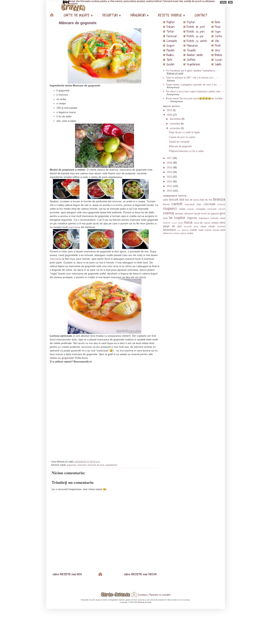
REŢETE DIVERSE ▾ (171, 15)
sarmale (221, 226)
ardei (165, 199)
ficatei (204, 213)
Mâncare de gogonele (77, 23)
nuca (188, 222)
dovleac (179, 213)
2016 (170, 162)
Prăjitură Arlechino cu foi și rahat (186, 151)
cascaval (189, 204)
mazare (214, 218)
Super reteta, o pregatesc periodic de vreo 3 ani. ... (193, 84)
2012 (170, 181)
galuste (215, 213)
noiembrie (175, 123)
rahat (203, 226)
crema (168, 213)
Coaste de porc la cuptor (182, 137)
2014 (170, 172)
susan (216, 230)
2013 (170, 176)
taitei (222, 230)
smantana (169, 229)
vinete (190, 233)
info (223, 2)
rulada (211, 226)
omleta (214, 222)
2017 (170, 158)
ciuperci (170, 208)
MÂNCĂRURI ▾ (139, 15)
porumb (188, 226)
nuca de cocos (202, 222)
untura (176, 233)
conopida (200, 209)
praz (196, 226)
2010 (170, 190)
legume (192, 218)
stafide (193, 230)
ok (230, 2)
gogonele (71, 465)
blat (181, 199)
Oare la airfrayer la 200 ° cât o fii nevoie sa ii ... (191, 77)
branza (219, 199)
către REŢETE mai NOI (67, 574)
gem (222, 213)
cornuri (221, 209)
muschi (174, 223)
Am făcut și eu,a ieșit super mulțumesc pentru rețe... (194, 91)
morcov (166, 223)
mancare (81, 465)
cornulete (212, 209)
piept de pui (172, 226)
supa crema (204, 230)
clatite (182, 209)
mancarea (74, 227)
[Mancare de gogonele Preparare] (70, 197)
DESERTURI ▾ (111, 15)
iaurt (165, 218)
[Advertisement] (105, 410)
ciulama (221, 204)
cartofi (176, 204)
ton (171, 233)
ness (180, 223)
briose (166, 204)
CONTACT (200, 15)
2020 (170, 114)
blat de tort (206, 199)
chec (198, 204)
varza (183, 233)
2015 (170, 167)
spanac (185, 230)
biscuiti (173, 199)
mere (222, 218)
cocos (190, 209)
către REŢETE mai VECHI (140, 574)
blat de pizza (192, 199)
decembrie (176, 119)
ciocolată (209, 204)
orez (222, 222)
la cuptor (177, 217)
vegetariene (111, 465)
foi (209, 213)
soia (178, 230)
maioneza (204, 218)
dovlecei (188, 213)
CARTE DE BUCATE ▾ (78, 15)
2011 (170, 186)
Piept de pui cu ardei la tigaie (184, 132)
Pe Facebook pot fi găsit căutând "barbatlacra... (191, 70)
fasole (197, 213)
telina (166, 233)
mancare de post (95, 465)
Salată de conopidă (179, 141)
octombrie (175, 128)
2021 (170, 110)
